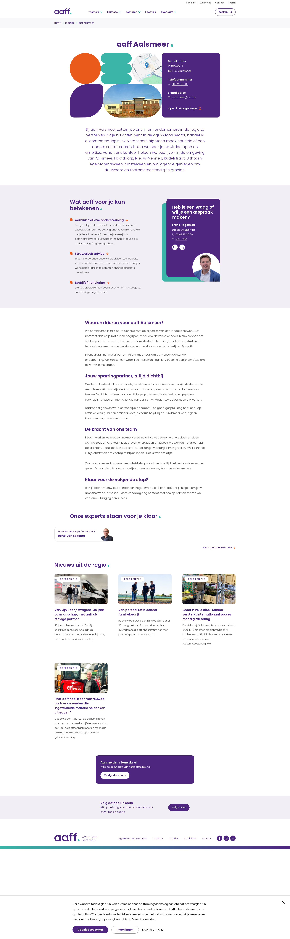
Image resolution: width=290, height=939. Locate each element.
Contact (219, 2)
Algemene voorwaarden (132, 838)
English (232, 2)
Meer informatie (152, 929)
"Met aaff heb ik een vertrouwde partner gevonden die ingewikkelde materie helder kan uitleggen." (80, 706)
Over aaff (167, 12)
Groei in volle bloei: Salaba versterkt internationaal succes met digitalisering (206, 614)
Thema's (93, 12)
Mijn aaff (191, 2)
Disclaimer (190, 838)
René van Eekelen (71, 536)
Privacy (206, 838)
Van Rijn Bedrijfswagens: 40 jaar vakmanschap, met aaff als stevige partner (79, 614)
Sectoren (131, 12)
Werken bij (205, 2)
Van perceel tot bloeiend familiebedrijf (137, 612)
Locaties (150, 12)
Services (112, 12)
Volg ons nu (179, 807)
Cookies (173, 838)
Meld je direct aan (115, 775)
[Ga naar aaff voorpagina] (62, 12)
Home (57, 22)
